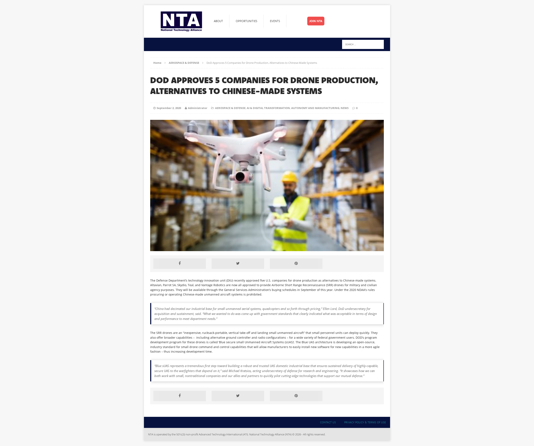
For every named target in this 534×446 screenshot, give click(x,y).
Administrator (197, 108)
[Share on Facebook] (179, 263)
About (218, 21)
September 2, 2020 (169, 108)
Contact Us (328, 422)
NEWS (345, 108)
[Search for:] (363, 44)
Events (275, 21)
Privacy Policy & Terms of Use (365, 422)
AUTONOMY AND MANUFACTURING (315, 108)
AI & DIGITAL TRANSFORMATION (268, 108)
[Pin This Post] (296, 263)
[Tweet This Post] (238, 263)
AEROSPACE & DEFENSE (230, 108)
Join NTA (315, 21)
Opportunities (246, 21)
